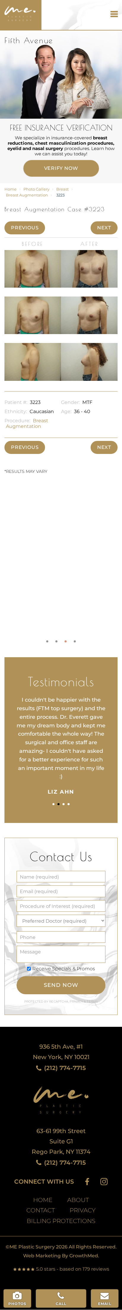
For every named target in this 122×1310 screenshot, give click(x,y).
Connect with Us (44, 1182)
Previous (24, 228)
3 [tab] (66, 641)
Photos (17, 1303)
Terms (92, 1001)
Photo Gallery (36, 189)
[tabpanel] (61, 564)
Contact (40, 1210)
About (78, 1200)
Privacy (77, 1001)
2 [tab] (56, 641)
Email (104, 1303)
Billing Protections (61, 1221)
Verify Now (61, 168)
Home (10, 189)
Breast (62, 189)
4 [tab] (75, 641)
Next (104, 228)
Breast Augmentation (27, 195)
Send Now (61, 985)
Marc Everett (18, 10)
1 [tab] (47, 641)
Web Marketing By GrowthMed (60, 1256)
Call (61, 1303)
